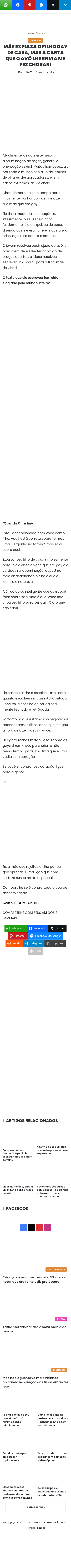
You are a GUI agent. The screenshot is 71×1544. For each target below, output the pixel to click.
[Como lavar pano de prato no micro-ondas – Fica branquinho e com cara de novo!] (52, 1402)
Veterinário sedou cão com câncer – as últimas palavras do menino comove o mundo (52, 1191)
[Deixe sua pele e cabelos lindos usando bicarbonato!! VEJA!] (52, 1476)
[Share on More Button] (32, 951)
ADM (20, 72)
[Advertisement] (35, 116)
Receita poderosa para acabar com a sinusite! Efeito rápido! (52, 1457)
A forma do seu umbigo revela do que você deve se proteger (52, 1150)
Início (30, 33)
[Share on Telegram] (65, 5)
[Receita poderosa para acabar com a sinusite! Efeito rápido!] (52, 1441)
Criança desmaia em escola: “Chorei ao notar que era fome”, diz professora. (34, 1279)
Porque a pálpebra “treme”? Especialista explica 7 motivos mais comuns (17, 1155)
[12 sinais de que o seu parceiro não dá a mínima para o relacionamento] (18, 1402)
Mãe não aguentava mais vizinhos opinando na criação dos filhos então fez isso (35, 1382)
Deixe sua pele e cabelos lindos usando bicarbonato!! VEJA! (51, 1491)
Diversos (40, 33)
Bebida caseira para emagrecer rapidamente (15, 1457)
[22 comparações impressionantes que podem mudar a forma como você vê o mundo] (18, 1475)
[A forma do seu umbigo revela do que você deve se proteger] (52, 1135)
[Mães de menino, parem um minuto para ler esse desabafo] (18, 1174)
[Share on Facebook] (18, 5)
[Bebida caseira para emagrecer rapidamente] (18, 1441)
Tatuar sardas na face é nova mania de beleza (34, 1329)
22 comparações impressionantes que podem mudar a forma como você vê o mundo (17, 1492)
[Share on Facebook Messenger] (41, 5)
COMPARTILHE (28, 903)
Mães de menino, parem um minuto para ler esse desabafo (18, 1190)
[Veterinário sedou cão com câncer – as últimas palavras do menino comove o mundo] (52, 1174)
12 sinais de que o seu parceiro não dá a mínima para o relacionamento (16, 1420)
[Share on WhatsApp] (6, 5)
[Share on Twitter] (53, 5)
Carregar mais (36, 1507)
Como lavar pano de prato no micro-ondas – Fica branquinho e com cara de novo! (52, 1420)
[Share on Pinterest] (30, 5)
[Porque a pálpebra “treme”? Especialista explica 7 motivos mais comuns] (18, 1136)
